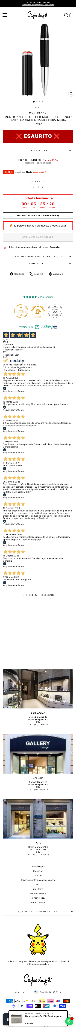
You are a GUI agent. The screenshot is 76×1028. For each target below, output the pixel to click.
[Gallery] (38, 754)
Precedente (10, 370)
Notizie (38, 875)
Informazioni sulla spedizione (38, 256)
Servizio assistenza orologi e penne (38, 880)
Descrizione (38, 150)
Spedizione (29, 163)
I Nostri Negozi (38, 866)
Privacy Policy (38, 897)
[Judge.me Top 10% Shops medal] (56, 311)
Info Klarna (38, 889)
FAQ (38, 884)
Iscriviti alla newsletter (37, 911)
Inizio (37, 107)
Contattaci (38, 263)
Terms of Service (38, 893)
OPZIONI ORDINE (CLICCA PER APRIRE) (38, 215)
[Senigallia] (38, 689)
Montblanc (38, 112)
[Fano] (38, 819)
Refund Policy (38, 902)
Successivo (24, 370)
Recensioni (38, 871)
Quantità (38, 181)
